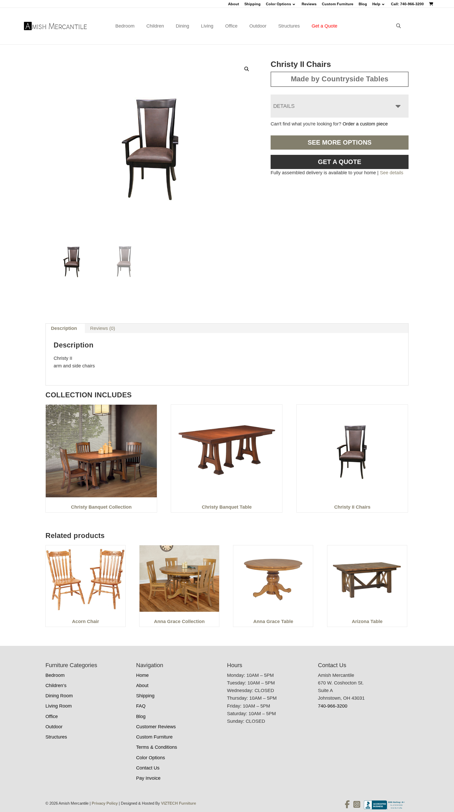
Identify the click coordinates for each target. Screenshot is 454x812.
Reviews (309, 4)
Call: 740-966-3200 (407, 4)
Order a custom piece (365, 123)
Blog (363, 4)
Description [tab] (64, 328)
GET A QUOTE (339, 161)
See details (391, 172)
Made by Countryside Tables (339, 79)
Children (155, 26)
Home (142, 675)
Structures (289, 26)
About (233, 4)
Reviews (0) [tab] (102, 328)
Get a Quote (324, 26)
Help (376, 4)
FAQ (141, 706)
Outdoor (257, 26)
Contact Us (147, 768)
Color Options (278, 4)
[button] (246, 69)
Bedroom (125, 26)
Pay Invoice (148, 778)
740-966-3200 (332, 706)
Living (207, 26)
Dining (182, 26)
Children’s (55, 685)
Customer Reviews (156, 726)
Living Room (58, 706)
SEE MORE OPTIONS (340, 142)
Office (231, 26)
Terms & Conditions (156, 747)
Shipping (252, 4)
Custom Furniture (337, 4)
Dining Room (59, 695)
